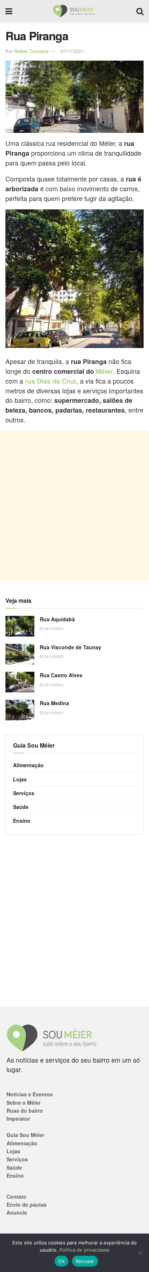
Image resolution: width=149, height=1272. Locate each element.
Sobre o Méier (24, 1102)
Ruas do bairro (25, 1110)
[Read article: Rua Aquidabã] (19, 626)
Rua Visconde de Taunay (70, 647)
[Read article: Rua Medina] (19, 710)
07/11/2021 (72, 51)
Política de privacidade (84, 1250)
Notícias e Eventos (30, 1094)
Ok (61, 1261)
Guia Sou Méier (25, 1134)
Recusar (85, 1261)
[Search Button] (140, 11)
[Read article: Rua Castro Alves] (19, 682)
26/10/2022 (53, 656)
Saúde (21, 806)
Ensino (21, 820)
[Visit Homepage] (74, 11)
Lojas (20, 779)
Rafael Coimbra (31, 51)
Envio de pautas (27, 1204)
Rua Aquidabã (57, 619)
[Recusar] (140, 1252)
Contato (16, 1196)
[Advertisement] (74, 505)
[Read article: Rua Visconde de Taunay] (19, 654)
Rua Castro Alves (61, 675)
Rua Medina (54, 703)
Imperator (18, 1118)
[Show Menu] (8, 11)
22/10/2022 (53, 712)
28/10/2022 (53, 628)
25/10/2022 (53, 684)
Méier (104, 371)
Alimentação (28, 765)
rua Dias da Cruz (50, 381)
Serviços (23, 793)
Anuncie (17, 1212)
